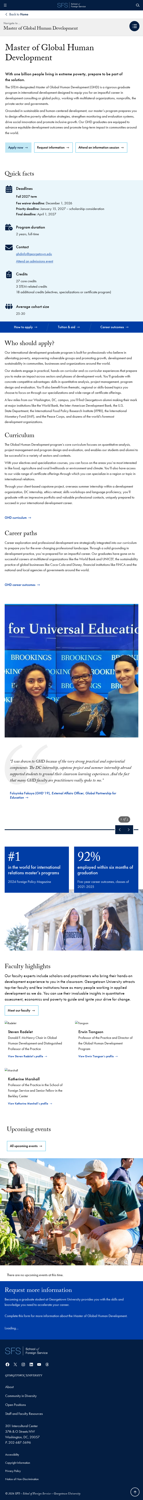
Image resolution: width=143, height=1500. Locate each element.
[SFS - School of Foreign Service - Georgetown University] (71, 5)
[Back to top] (135, 1492)
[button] (134, 26)
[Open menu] (5, 5)
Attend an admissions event (34, 261)
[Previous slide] (119, 829)
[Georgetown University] (23, 1375)
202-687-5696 (19, 1442)
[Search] (138, 5)
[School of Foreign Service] (26, 1350)
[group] (72, 703)
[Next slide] (128, 829)
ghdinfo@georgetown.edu (34, 254)
